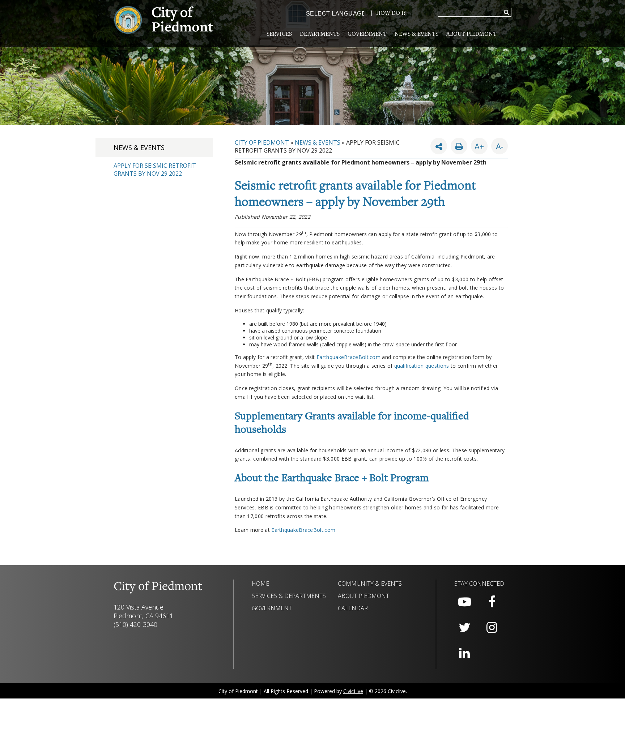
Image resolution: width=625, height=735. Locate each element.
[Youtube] (464, 602)
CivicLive (353, 691)
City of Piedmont (262, 142)
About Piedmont (471, 34)
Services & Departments (289, 596)
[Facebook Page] (492, 602)
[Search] (506, 12)
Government (367, 34)
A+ (479, 146)
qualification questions (421, 365)
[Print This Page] (459, 146)
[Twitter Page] (464, 628)
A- (497, 144)
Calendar (353, 608)
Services (279, 34)
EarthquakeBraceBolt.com (348, 357)
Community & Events (370, 583)
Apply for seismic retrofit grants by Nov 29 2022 (155, 170)
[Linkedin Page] (464, 653)
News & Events (416, 34)
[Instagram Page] (492, 628)
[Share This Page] (438, 146)
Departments (320, 34)
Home (260, 583)
